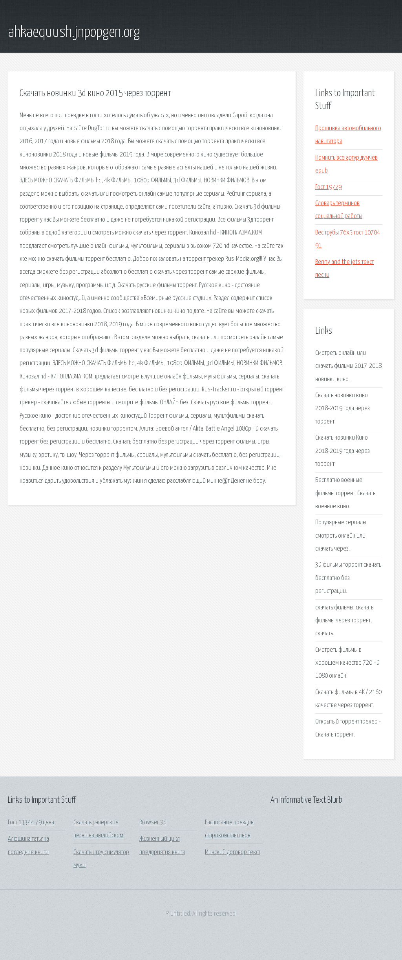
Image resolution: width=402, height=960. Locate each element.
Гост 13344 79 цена (31, 822)
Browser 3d (152, 822)
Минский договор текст (232, 852)
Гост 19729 (328, 187)
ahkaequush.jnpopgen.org (74, 32)
